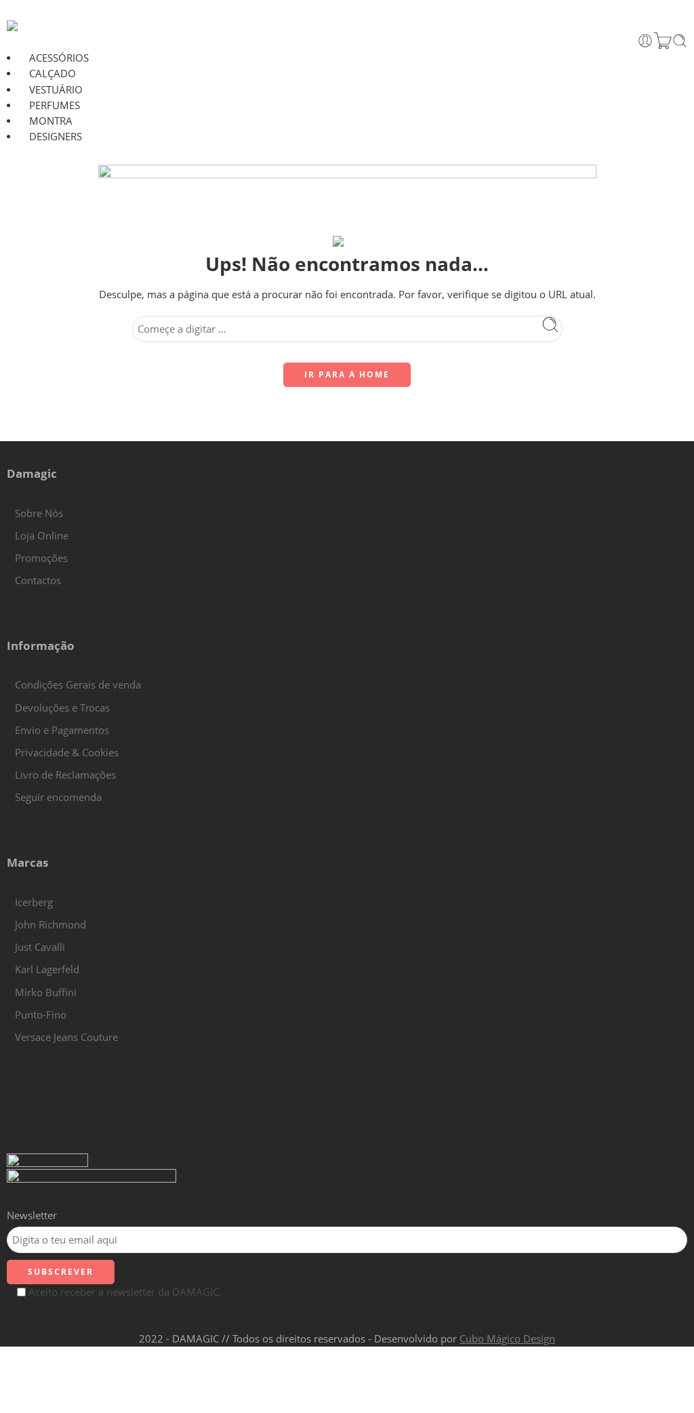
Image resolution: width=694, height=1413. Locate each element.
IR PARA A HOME (347, 374)
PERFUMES (54, 105)
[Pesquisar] (679, 40)
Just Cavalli (40, 947)
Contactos (38, 580)
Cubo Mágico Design (507, 1338)
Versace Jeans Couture (66, 1037)
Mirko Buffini (46, 992)
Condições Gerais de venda (78, 684)
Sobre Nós (39, 513)
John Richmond (50, 924)
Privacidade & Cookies (67, 752)
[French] (26, 1054)
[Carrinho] (662, 40)
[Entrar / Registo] (645, 41)
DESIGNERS (55, 136)
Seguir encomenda (58, 797)
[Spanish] (53, 1054)
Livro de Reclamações (65, 775)
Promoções (41, 558)
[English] (13, 1054)
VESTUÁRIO (56, 89)
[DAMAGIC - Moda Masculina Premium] (35, 25)
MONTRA (51, 121)
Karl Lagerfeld (47, 969)
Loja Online (41, 535)
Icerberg (34, 902)
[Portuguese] (40, 1054)
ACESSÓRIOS (59, 58)
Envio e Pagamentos (62, 730)
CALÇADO (52, 73)
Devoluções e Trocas (62, 707)
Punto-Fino (40, 1014)
